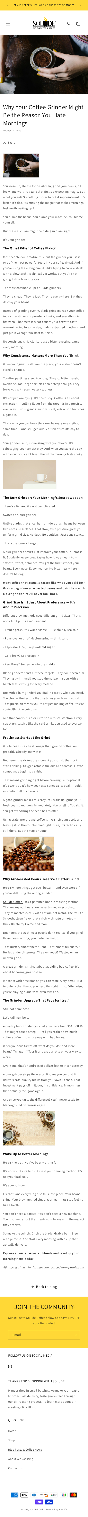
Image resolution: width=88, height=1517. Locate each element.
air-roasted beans (42, 588)
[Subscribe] (75, 1335)
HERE (31, 1407)
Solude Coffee (13, 902)
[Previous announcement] (7, 5)
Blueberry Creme (23, 924)
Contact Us (15, 1468)
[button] (8, 23)
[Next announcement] (80, 5)
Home (12, 1431)
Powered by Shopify (56, 1509)
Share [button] (11, 142)
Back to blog (46, 1286)
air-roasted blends (39, 1253)
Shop (11, 1440)
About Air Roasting (20, 1459)
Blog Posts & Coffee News (25, 1449)
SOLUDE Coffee (37, 1509)
